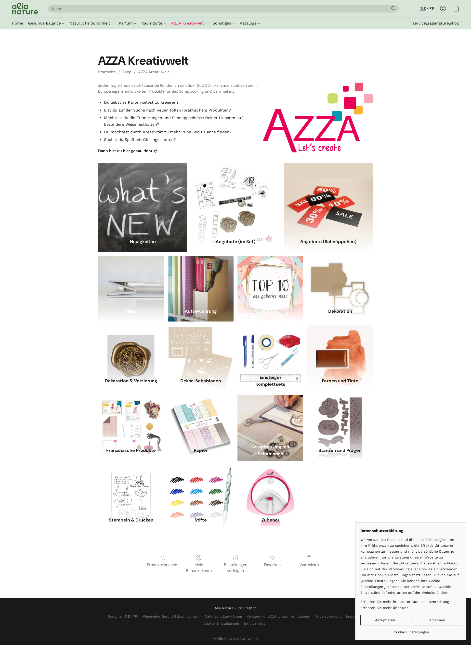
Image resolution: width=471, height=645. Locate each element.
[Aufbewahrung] (201, 279)
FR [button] (432, 8)
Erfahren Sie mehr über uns (384, 608)
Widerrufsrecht (328, 616)
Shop (126, 71)
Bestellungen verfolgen (235, 567)
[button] (25, 8)
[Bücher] (270, 279)
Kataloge (249, 23)
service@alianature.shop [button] (436, 23)
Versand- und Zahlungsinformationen (278, 616)
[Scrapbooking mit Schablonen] (270, 418)
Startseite (107, 71)
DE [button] (423, 8)
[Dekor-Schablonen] (201, 348)
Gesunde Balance (45, 23)
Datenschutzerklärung (223, 616)
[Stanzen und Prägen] (340, 418)
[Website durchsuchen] (393, 8)
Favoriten (272, 564)
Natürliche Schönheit (90, 23)
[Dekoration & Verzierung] (131, 348)
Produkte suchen (162, 564)
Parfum (126, 23)
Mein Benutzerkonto (199, 567)
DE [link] (127, 616)
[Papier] (201, 418)
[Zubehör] (270, 488)
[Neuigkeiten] (142, 198)
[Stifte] (201, 488)
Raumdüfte (152, 23)
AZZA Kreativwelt (188, 23)
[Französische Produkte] (131, 418)
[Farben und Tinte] (340, 348)
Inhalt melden (256, 623)
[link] (411, 630)
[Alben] (131, 279)
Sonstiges (222, 23)
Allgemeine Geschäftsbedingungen (171, 616)
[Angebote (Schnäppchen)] (328, 198)
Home (17, 23)
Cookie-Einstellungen (221, 623)
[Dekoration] (340, 279)
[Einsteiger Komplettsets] (270, 348)
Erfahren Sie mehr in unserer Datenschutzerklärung (404, 602)
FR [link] (134, 616)
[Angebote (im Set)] (235, 198)
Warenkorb (309, 564)
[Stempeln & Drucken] (131, 488)
